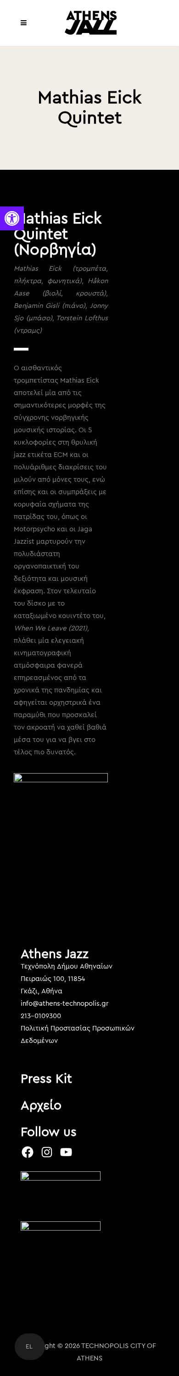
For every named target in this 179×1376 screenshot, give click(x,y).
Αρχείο (41, 1105)
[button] (12, 218)
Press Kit (46, 1078)
